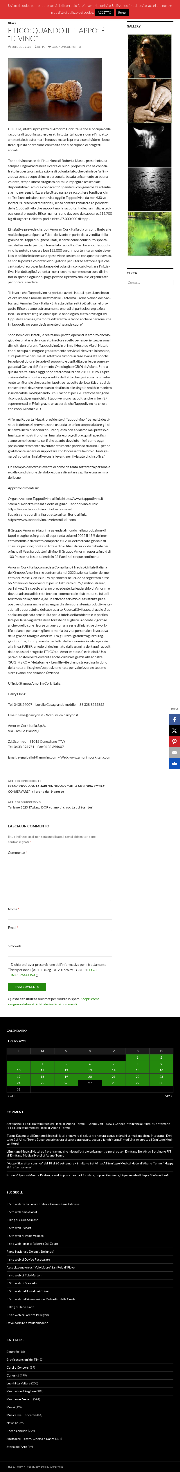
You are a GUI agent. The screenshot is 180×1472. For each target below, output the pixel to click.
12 (66, 1070)
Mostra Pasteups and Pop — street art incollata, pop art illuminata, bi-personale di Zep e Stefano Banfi (99, 1175)
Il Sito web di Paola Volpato (25, 1235)
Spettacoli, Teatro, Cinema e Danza (30, 1439)
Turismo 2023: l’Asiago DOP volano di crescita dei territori (50, 804)
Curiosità (13, 1375)
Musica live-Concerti (21, 1415)
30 (161, 1083)
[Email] (174, 752)
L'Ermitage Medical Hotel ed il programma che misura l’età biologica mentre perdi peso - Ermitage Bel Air (77, 1151)
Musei (11, 1407)
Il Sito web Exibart (19, 1228)
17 (18, 1076)
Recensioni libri (17, 1431)
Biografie (13, 1351)
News (12, 22)
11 (42, 1070)
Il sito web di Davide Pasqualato (28, 1259)
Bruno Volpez (16, 1175)
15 (137, 1070)
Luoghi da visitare (19, 1383)
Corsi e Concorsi (18, 1367)
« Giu (11, 1096)
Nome (14, 909)
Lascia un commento (66, 46)
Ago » (168, 1096)
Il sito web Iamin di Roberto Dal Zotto (32, 1243)
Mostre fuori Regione (21, 1391)
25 (42, 1083)
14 (113, 1070)
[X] (174, 730)
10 (18, 1070)
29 (137, 1083)
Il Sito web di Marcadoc (22, 1283)
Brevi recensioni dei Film (23, 1359)
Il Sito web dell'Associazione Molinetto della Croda (41, 1299)
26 (66, 1083)
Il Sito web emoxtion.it (22, 1212)
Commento (17, 852)
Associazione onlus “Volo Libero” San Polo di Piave (41, 1267)
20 (90, 1076)
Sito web (14, 946)
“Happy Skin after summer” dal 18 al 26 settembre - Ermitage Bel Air (53, 1163)
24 (18, 1083)
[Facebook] (174, 719)
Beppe (41, 46)
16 (161, 1070)
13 (90, 1070)
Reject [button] (122, 12)
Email (13, 927)
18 (42, 1076)
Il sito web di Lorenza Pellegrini (28, 1315)
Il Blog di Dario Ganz (20, 1307)
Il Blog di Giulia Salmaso (22, 1220)
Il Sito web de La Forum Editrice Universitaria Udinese (43, 1204)
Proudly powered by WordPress (44, 1466)
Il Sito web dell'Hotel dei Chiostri (29, 1291)
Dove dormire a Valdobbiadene (27, 1323)
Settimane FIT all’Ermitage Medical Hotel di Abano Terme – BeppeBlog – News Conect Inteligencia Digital (79, 1124)
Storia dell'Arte (17, 1446)
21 (113, 1076)
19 (66, 1076)
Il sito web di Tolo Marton (24, 1275)
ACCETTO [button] (104, 12)
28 (113, 1083)
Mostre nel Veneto (19, 1399)
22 (137, 1076)
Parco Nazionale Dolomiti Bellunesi (30, 1251)
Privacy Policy (15, 1466)
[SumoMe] (174, 763)
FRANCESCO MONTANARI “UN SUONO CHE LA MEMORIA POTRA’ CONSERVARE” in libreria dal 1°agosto (56, 786)
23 (161, 1076)
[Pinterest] (174, 741)
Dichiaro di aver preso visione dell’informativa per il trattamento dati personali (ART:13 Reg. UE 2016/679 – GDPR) (58, 969)
